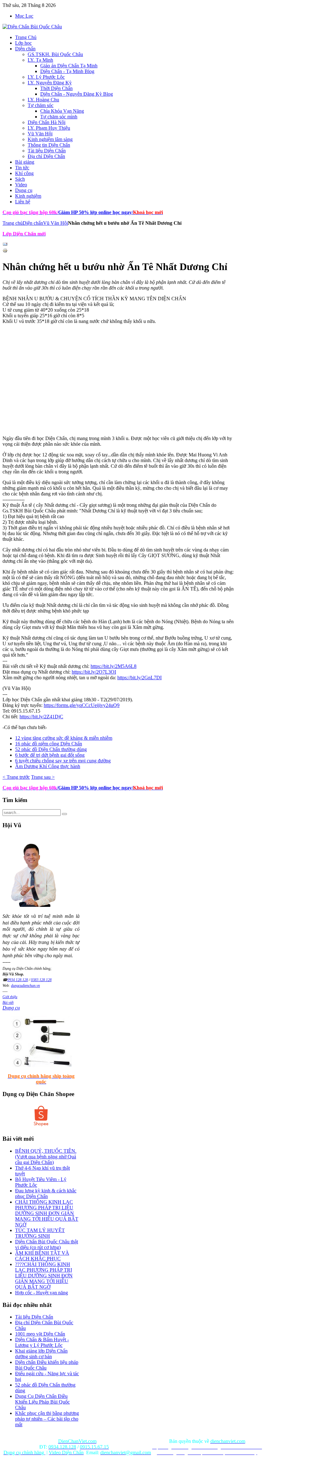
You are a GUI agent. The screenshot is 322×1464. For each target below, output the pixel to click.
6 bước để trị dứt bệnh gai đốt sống (50, 755)
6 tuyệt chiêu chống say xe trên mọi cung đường (63, 760)
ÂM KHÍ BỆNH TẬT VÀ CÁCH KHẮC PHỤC (42, 1255)
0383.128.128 (41, 980)
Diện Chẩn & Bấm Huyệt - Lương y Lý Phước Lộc (42, 1342)
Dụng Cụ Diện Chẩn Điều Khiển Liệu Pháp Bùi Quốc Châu (42, 1401)
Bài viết (8, 1002)
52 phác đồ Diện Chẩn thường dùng (51, 749)
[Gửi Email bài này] (5, 245)
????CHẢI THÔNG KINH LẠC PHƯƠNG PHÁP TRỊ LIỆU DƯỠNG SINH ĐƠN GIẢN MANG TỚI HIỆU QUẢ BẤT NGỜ (44, 1276)
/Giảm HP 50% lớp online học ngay (94, 787)
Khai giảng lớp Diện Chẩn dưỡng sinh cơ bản (41, 1353)
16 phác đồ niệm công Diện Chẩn (48, 743)
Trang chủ (13, 223)
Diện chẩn (33, 223)
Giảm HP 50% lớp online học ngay (94, 212)
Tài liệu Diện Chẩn (34, 1317)
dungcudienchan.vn (25, 985)
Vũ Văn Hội (55, 223)
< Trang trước (16, 777)
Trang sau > (43, 777)
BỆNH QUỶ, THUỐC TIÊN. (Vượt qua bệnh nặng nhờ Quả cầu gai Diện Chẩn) (45, 1156)
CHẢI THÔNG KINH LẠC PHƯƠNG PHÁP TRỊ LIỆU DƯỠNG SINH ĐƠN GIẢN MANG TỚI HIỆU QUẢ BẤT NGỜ (46, 1213)
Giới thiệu (10, 997)
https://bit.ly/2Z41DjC (41, 716)
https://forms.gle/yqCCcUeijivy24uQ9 (81, 705)
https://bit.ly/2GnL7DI (139, 677)
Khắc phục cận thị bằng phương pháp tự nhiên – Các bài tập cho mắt (47, 1418)
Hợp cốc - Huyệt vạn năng (41, 1292)
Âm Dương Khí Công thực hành (47, 766)
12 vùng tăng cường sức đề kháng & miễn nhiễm (63, 738)
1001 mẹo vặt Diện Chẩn (40, 1334)
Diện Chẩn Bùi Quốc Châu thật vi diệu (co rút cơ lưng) (46, 1244)
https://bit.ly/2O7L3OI (94, 672)
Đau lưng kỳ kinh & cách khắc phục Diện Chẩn (45, 1193)
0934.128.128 (17, 980)
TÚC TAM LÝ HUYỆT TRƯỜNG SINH (40, 1233)
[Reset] (64, 814)
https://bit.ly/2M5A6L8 (113, 666)
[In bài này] (5, 251)
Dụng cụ (11, 1007)
